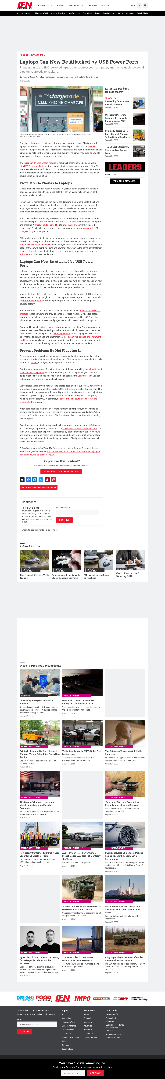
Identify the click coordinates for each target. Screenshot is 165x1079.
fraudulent (73, 359)
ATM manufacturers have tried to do (79, 428)
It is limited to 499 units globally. (76, 862)
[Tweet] (41, 479)
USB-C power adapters (35, 166)
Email (19, 1019)
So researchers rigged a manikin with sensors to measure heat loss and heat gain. (125, 759)
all (57, 359)
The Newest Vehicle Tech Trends (34, 576)
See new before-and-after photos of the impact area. (122, 917)
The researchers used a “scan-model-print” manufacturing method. (123, 809)
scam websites (47, 359)
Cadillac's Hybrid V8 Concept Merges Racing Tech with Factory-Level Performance (124, 856)
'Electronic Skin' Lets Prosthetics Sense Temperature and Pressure (122, 803)
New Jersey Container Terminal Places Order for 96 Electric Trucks (39, 854)
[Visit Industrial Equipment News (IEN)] (62, 998)
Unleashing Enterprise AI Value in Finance (117, 103)
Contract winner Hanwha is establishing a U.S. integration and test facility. (82, 914)
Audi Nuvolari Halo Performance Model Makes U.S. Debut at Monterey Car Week (81, 856)
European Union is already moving (40, 163)
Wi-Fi (94, 211)
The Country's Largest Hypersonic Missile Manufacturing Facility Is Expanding (37, 805)
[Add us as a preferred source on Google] (53, 479)
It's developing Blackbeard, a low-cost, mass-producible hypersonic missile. (39, 812)
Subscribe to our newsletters (61, 472)
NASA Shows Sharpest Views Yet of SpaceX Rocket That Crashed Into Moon (123, 909)
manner (61, 359)
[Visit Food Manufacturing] (44, 998)
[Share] (28, 479)
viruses (34, 362)
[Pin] (47, 479)
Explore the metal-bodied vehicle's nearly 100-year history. (38, 762)
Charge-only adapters (41, 389)
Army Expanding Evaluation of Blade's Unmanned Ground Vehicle (124, 959)
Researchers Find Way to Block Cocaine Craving (66, 576)
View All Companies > (125, 181)
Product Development (33, 55)
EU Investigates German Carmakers (97, 576)
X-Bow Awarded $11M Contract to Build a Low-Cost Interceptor (79, 959)
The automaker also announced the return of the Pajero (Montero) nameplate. (81, 708)
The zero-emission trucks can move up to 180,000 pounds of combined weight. (38, 860)
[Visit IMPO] (82, 998)
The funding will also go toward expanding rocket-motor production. (80, 965)
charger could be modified (47, 225)
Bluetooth (82, 211)
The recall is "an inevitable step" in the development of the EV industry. (79, 759)
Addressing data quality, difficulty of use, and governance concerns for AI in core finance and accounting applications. (39, 710)
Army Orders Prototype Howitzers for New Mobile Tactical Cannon (81, 908)
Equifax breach (85, 375)
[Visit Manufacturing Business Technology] (139, 998)
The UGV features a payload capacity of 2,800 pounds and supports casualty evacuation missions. (125, 966)
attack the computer (32, 300)
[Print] (22, 479)
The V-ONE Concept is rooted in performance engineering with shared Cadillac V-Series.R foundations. (124, 865)
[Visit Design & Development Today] (25, 998)
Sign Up (25, 1032)
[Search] (139, 5)
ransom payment (62, 333)
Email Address (63, 508)
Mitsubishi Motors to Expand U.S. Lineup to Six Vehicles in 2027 (116, 118)
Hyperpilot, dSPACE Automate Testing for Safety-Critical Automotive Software (39, 960)
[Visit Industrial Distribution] (101, 998)
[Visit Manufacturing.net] (120, 998)
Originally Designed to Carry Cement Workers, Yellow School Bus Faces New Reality (117, 134)
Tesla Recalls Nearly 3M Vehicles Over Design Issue (117, 150)
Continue (95, 1073)
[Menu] (145, 5)
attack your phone (71, 225)
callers (81, 359)
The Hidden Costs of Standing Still (127, 575)
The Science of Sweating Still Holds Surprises (123, 752)
